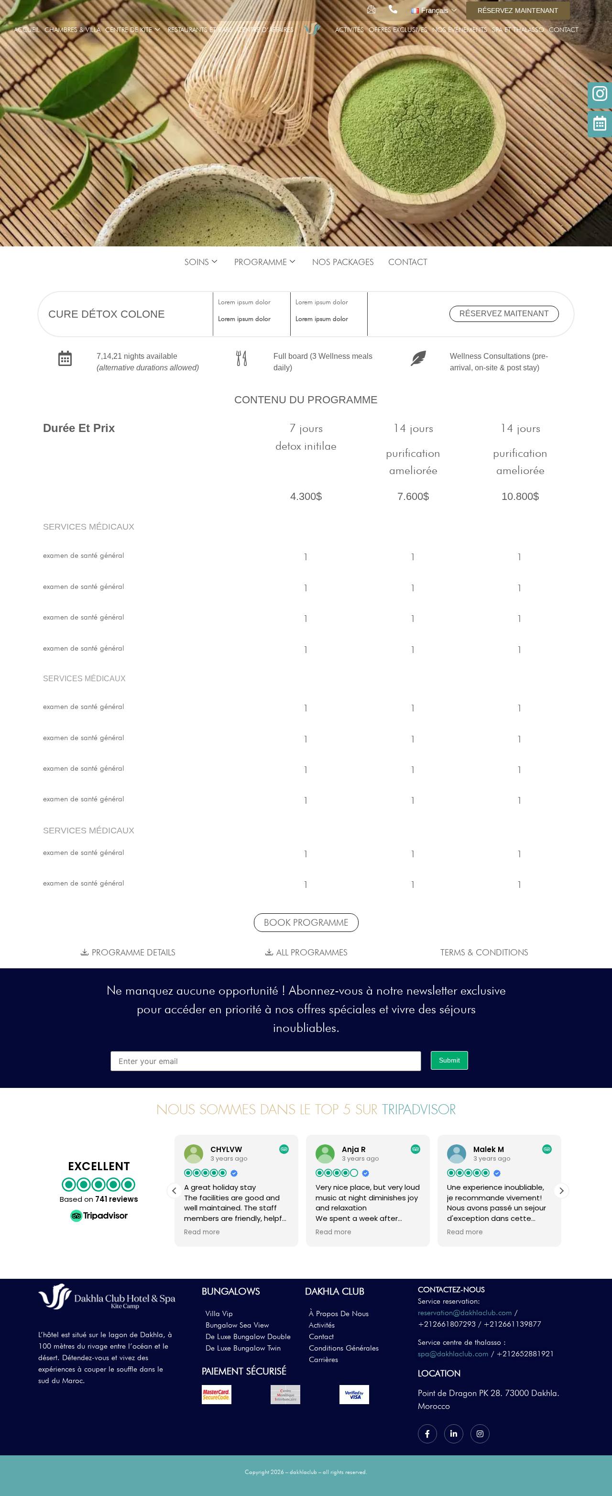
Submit (449, 1060)
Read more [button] (202, 1232)
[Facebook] (427, 1433)
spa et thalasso (518, 29)
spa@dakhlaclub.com (453, 1353)
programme (260, 262)
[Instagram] (480, 1433)
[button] (561, 1191)
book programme (306, 922)
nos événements (459, 29)
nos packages (343, 262)
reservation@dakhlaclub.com (465, 1312)
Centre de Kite (128, 29)
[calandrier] (600, 124)
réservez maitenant (504, 314)
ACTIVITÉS (349, 29)
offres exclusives (398, 29)
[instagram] (600, 95)
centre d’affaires (265, 29)
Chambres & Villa (72, 29)
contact (564, 29)
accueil (27, 29)
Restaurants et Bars (200, 29)
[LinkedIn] (453, 1433)
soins (197, 262)
